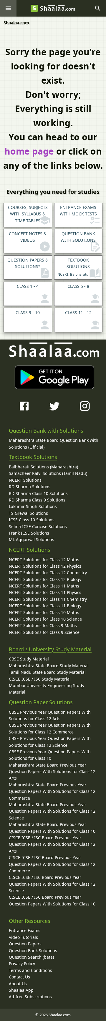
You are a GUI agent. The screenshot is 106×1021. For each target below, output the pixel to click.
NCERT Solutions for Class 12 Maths (44, 559)
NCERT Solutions (25, 480)
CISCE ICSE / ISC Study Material (40, 679)
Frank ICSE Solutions (29, 533)
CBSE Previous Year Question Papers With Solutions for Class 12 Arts (50, 715)
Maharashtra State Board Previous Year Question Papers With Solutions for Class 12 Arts (52, 771)
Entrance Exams (24, 930)
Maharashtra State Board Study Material (49, 665)
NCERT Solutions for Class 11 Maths (44, 586)
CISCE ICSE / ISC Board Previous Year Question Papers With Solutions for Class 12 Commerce (52, 864)
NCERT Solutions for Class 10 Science (45, 619)
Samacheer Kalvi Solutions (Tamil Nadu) (48, 473)
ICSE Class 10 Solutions (31, 519)
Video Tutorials (23, 937)
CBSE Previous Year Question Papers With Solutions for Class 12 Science (50, 742)
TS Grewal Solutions (28, 513)
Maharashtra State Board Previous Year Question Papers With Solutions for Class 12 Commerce (52, 791)
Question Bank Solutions (33, 950)
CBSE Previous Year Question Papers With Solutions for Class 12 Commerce (50, 728)
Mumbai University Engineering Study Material (46, 689)
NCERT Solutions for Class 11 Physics (45, 592)
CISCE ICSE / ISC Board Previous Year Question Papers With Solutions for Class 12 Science (52, 883)
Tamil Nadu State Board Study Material (47, 672)
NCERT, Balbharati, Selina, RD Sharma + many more (74, 268)
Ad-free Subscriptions (30, 996)
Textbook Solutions (33, 456)
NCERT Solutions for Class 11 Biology (45, 605)
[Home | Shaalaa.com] (34, 8)
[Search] (98, 8)
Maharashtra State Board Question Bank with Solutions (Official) (53, 443)
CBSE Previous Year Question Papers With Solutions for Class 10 (50, 755)
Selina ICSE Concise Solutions (38, 526)
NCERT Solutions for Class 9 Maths (43, 625)
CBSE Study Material (29, 659)
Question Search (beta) (31, 957)
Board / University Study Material (50, 649)
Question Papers (25, 944)
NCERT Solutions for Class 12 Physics (45, 566)
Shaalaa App (21, 990)
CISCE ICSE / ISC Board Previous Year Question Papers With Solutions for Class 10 (52, 900)
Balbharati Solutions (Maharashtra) (43, 467)
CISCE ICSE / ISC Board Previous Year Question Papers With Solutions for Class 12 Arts (52, 844)
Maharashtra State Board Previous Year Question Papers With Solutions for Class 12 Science (52, 811)
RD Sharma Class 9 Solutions (37, 500)
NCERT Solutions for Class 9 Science (44, 632)
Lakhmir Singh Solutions (33, 506)
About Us (18, 983)
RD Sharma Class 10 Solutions (38, 493)
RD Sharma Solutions (29, 486)
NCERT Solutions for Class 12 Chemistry (48, 572)
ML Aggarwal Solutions (31, 539)
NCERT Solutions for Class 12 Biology (45, 579)
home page (29, 151)
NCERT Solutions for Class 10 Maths (44, 612)
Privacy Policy (22, 963)
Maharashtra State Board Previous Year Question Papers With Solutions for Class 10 (52, 828)
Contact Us (19, 977)
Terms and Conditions (30, 970)
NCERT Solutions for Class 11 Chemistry (48, 599)
